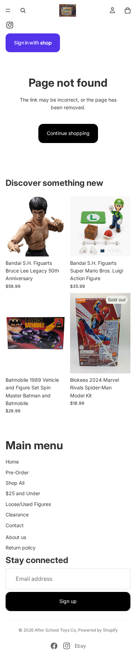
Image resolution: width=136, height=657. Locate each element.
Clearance (17, 514)
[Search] (23, 10)
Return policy (21, 548)
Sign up (68, 601)
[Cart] (127, 10)
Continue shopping (68, 133)
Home (12, 462)
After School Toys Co (55, 630)
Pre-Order (17, 472)
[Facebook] (54, 646)
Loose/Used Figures (28, 504)
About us (16, 537)
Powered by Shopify (98, 630)
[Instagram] (10, 25)
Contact (15, 525)
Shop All (15, 483)
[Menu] (8, 10)
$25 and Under (23, 493)
